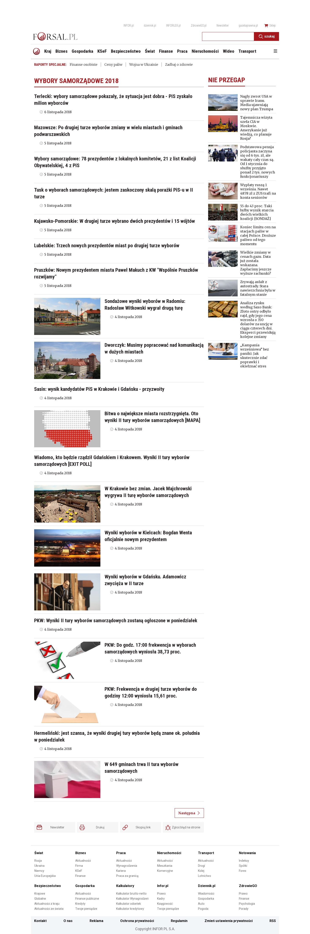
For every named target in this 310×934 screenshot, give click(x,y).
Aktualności (83, 860)
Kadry (161, 898)
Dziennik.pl (206, 886)
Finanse (80, 876)
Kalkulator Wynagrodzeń (132, 898)
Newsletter (223, 25)
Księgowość (165, 903)
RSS (273, 921)
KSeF (78, 870)
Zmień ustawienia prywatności (229, 921)
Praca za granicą (127, 876)
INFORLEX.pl (173, 25)
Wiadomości (206, 893)
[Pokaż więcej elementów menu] (275, 51)
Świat (38, 853)
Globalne (40, 898)
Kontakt (40, 921)
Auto (201, 903)
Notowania (247, 853)
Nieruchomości (169, 853)
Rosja (38, 860)
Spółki (243, 865)
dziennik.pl (150, 25)
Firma (79, 865)
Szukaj (269, 36)
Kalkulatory (125, 886)
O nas (68, 921)
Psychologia (247, 903)
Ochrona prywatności (137, 921)
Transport (206, 853)
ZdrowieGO (248, 886)
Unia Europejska (45, 876)
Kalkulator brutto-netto (131, 893)
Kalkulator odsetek (128, 903)
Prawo (161, 893)
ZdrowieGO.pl (198, 25)
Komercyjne (165, 870)
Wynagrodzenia (126, 865)
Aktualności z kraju (46, 903)
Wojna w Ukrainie (143, 64)
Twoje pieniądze (86, 908)
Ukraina (39, 865)
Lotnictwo (204, 876)
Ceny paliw (113, 64)
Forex (242, 870)
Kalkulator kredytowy (130, 908)
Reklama (96, 921)
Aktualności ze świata (48, 908)
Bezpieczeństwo (47, 886)
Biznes (80, 853)
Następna (186, 813)
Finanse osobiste (83, 64)
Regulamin (179, 921)
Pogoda (203, 908)
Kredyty (80, 903)
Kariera (121, 870)
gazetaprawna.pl (248, 25)
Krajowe (39, 893)
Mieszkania (164, 865)
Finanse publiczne (87, 898)
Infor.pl (162, 886)
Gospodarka (85, 886)
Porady (243, 908)
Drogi (201, 865)
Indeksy (244, 860)
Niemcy (39, 870)
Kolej (201, 870)
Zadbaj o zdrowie (179, 64)
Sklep (272, 25)
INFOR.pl (129, 25)
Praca (121, 853)
